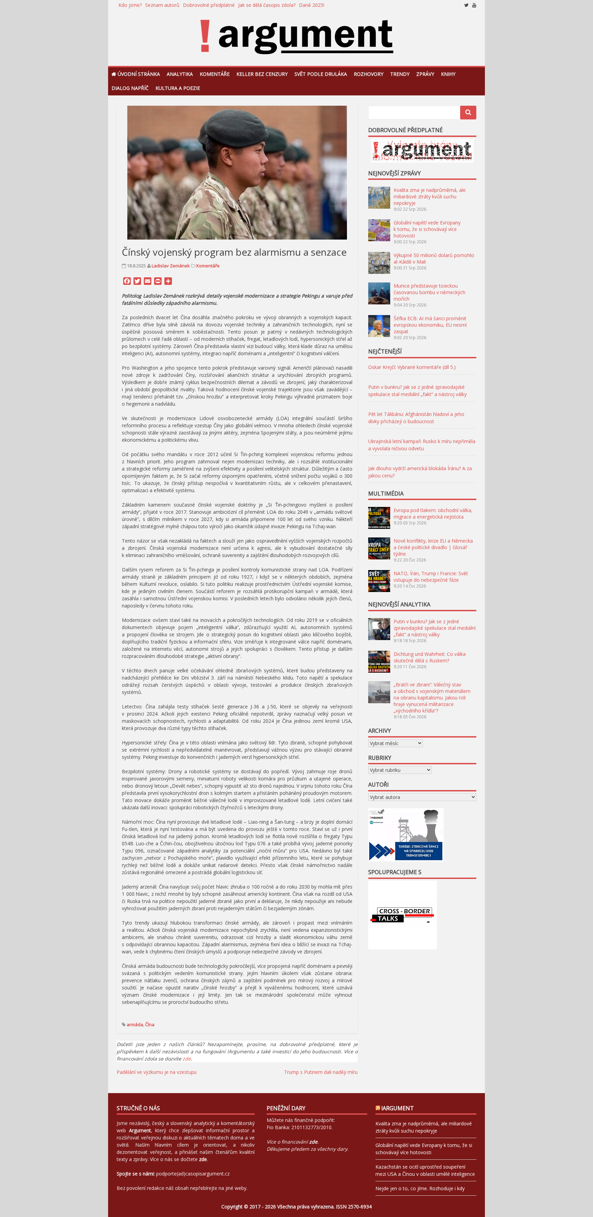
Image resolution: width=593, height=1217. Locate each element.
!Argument (398, 1108)
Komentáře (215, 74)
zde (187, 1058)
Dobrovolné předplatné (209, 5)
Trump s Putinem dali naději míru (321, 1072)
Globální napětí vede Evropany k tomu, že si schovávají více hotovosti (427, 229)
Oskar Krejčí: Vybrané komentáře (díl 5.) (412, 367)
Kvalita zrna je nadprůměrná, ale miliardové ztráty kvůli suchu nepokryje (430, 196)
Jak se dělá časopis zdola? (266, 5)
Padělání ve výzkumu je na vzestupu (157, 1072)
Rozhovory (368, 74)
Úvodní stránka (139, 74)
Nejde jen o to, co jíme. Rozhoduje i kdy (420, 1188)
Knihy (448, 74)
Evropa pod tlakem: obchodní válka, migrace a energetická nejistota (433, 513)
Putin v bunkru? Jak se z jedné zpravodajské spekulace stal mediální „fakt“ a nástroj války (435, 628)
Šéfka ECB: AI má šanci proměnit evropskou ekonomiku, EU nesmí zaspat (430, 325)
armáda (135, 1024)
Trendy (399, 74)
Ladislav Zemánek (171, 266)
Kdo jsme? (130, 5)
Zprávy (425, 74)
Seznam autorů (162, 5)
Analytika (180, 74)
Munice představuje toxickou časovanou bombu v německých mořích (429, 292)
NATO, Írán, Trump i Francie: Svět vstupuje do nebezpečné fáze (431, 576)
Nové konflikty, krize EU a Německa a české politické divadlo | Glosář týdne (433, 547)
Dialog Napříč (130, 88)
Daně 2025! (311, 5)
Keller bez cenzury (262, 74)
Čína (149, 1024)
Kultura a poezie (177, 88)
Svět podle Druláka (320, 74)
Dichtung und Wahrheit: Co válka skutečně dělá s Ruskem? (430, 657)
